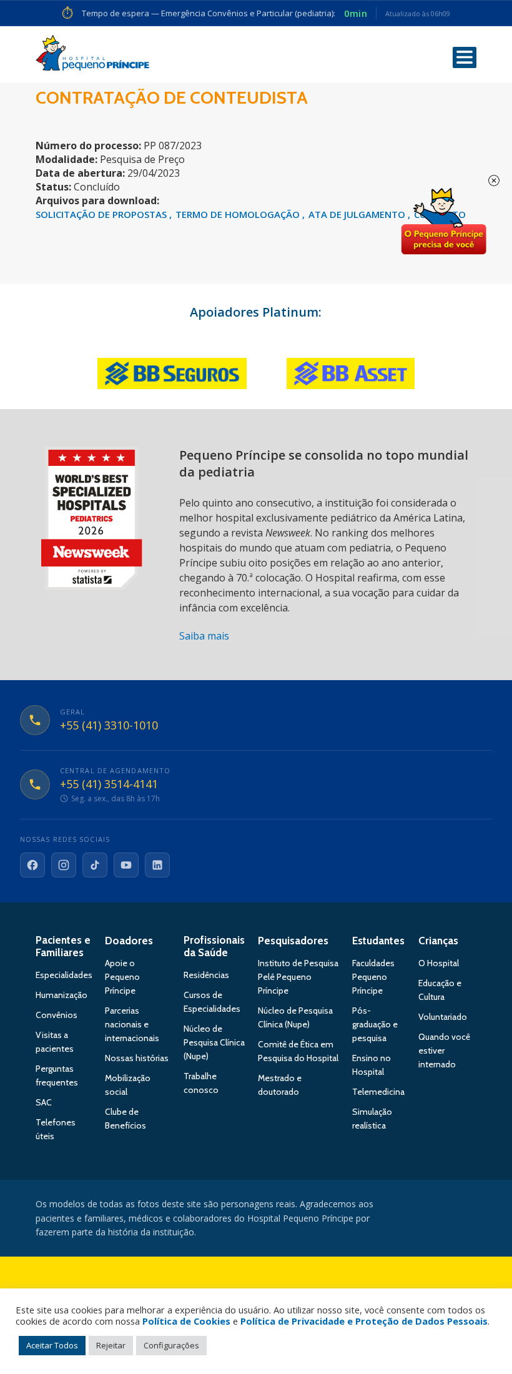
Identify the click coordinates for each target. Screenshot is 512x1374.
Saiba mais (204, 636)
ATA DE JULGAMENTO (358, 214)
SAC (44, 1102)
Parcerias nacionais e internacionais (132, 1024)
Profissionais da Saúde (214, 946)
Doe (443, 221)
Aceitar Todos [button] (52, 1345)
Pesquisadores (293, 940)
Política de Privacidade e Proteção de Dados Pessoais (364, 1321)
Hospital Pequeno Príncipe (92, 55)
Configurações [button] (171, 1345)
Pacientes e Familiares (63, 946)
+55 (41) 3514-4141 (109, 784)
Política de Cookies (186, 1321)
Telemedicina (378, 1091)
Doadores (129, 940)
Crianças (438, 940)
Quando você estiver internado (444, 1050)
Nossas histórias (137, 1058)
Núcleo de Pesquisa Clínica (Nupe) (214, 1042)
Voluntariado (442, 1016)
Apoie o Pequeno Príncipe (122, 976)
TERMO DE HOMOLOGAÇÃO (238, 214)
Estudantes (378, 940)
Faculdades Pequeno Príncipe (373, 976)
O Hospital (438, 963)
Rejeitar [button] (111, 1345)
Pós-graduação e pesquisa (375, 1024)
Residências (206, 975)
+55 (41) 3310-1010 (109, 726)
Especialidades (64, 975)
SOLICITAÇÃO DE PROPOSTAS (102, 214)
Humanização (61, 995)
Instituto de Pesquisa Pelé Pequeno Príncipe (298, 976)
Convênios (56, 1015)
